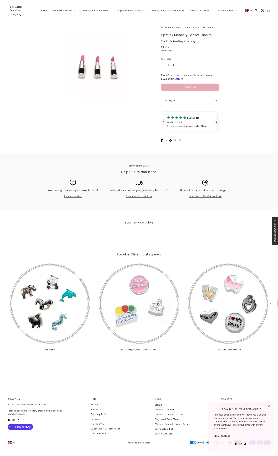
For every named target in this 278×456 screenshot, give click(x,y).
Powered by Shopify (139, 443)
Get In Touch (98, 433)
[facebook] (236, 444)
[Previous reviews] (164, 122)
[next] (270, 303)
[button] (202, 122)
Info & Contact (163, 434)
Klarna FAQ (97, 424)
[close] (269, 405)
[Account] (262, 10)
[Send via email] (175, 140)
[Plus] (173, 65)
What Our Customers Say (105, 429)
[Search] (256, 10)
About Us (96, 409)
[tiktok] (245, 444)
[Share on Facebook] (162, 140)
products (174, 27)
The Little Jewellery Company (178, 41)
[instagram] (240, 444)
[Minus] (163, 65)
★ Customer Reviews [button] (275, 231)
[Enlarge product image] (97, 65)
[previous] (8, 264)
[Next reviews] (217, 122)
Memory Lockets (164, 409)
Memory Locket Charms (169, 414)
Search (95, 404)
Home (164, 27)
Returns (95, 419)
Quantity (166, 59)
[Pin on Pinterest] (170, 140)
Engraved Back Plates (167, 419)
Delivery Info (98, 414)
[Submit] (265, 436)
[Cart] (268, 10)
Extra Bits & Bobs (165, 429)
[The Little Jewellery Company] (16, 11)
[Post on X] (166, 140)
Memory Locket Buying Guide (172, 424)
